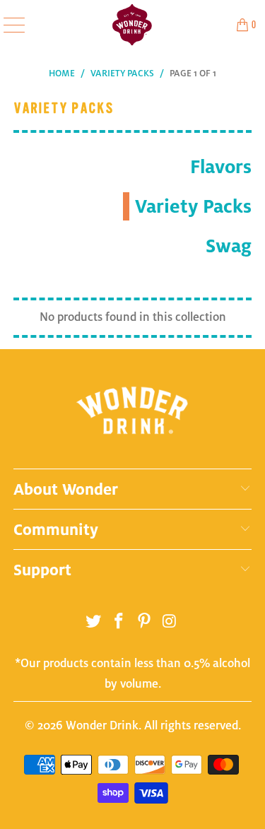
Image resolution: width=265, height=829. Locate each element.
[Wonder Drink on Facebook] (119, 624)
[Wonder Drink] (132, 24)
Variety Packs (193, 206)
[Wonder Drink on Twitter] (94, 624)
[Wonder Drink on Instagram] (169, 624)
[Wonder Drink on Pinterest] (144, 624)
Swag (229, 245)
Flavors (221, 166)
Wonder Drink (102, 725)
